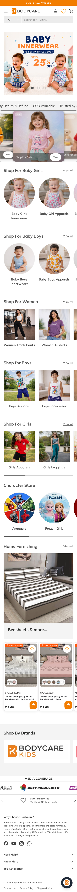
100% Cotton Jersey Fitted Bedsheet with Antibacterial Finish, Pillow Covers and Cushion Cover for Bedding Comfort (19, 702)
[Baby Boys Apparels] (54, 258)
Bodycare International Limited (26, 882)
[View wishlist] (63, 11)
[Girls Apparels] (19, 446)
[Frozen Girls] (54, 507)
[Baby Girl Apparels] (54, 193)
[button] (71, 11)
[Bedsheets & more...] (38, 588)
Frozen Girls (54, 528)
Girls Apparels (19, 467)
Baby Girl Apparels (54, 214)
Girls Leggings (54, 467)
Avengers (19, 528)
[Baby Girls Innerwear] (19, 193)
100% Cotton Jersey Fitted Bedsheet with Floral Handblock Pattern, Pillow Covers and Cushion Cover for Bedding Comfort (55, 702)
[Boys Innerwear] (54, 385)
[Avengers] (19, 507)
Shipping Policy (44, 888)
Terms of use (10, 888)
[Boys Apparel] (19, 385)
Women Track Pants (19, 345)
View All (68, 170)
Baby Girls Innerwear (19, 216)
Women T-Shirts (54, 345)
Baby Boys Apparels (54, 279)
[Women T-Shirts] (54, 324)
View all (68, 546)
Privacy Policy (26, 888)
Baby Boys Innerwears (19, 281)
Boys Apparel (19, 406)
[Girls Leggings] (54, 446)
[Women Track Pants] (19, 324)
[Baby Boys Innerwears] (19, 258)
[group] (38, 136)
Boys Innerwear (54, 406)
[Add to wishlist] (32, 649)
